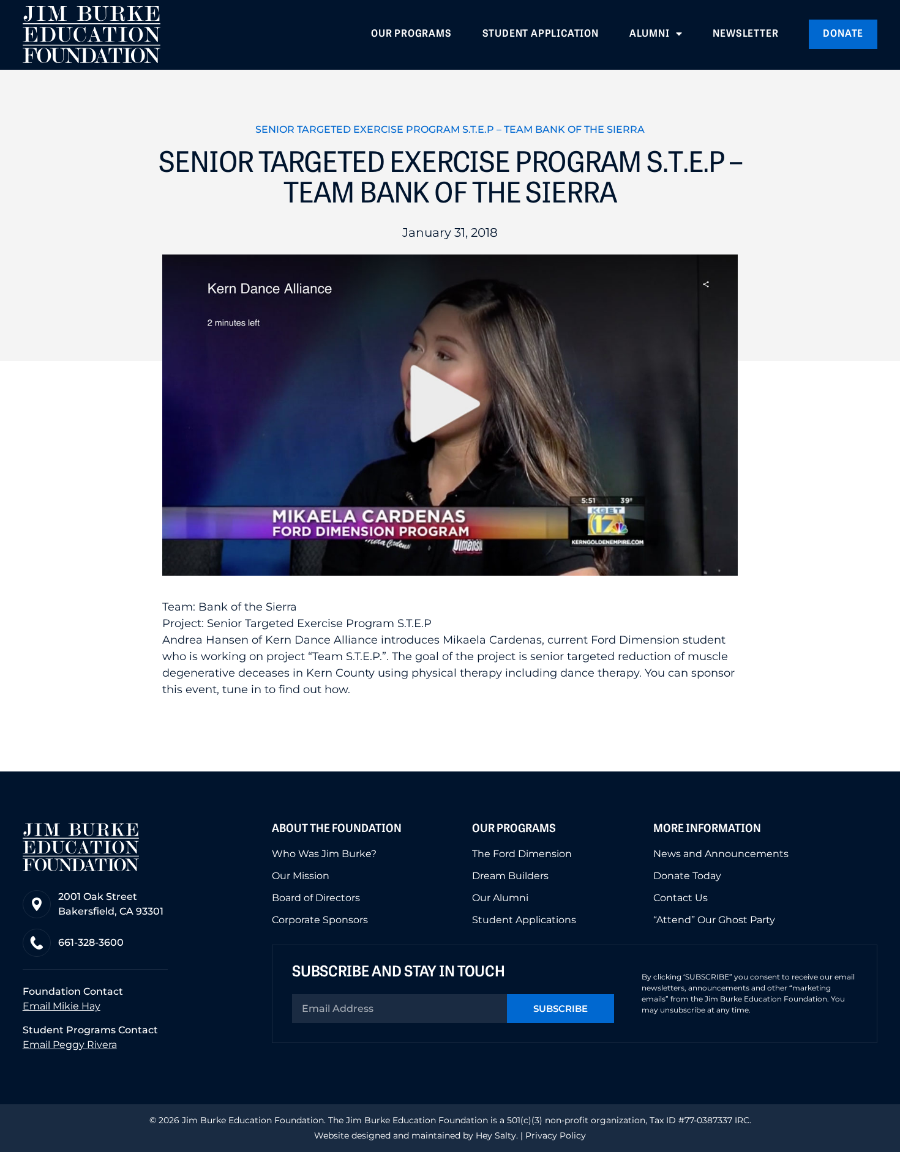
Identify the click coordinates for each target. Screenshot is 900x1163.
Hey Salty (494, 1135)
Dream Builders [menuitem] (510, 876)
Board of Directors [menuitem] (316, 898)
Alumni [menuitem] (649, 34)
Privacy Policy (555, 1135)
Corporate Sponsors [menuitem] (320, 920)
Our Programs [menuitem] (411, 34)
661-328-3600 (91, 942)
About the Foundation (337, 829)
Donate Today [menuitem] (687, 876)
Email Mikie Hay (61, 1006)
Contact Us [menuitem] (680, 898)
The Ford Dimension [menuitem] (522, 854)
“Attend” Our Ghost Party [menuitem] (714, 920)
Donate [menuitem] (843, 34)
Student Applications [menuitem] (524, 920)
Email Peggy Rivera (70, 1044)
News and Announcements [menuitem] (721, 854)
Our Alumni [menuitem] (500, 898)
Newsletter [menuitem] (745, 34)
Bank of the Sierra (247, 607)
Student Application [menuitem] (540, 34)
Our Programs (514, 829)
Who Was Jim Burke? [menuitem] (324, 854)
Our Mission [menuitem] (300, 876)
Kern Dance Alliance (321, 640)
